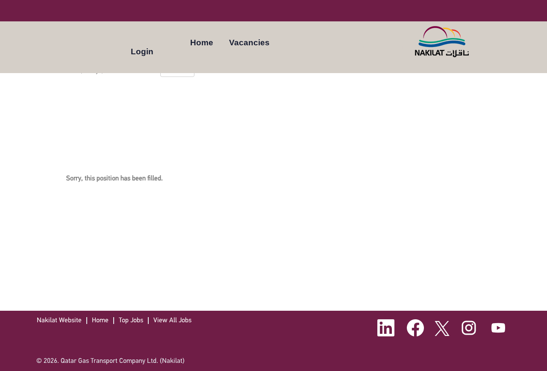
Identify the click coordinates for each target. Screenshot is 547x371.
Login (142, 51)
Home (201, 42)
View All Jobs (172, 320)
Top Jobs (131, 320)
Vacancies (249, 42)
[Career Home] (442, 42)
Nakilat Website (59, 320)
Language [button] (364, 46)
